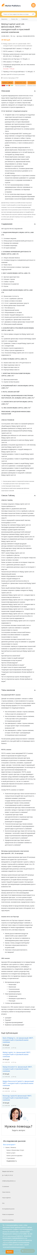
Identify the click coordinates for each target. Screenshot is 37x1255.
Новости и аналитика (8, 1220)
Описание (5, 91)
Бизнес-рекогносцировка (14, 1155)
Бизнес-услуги (11, 1153)
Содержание (6, 224)
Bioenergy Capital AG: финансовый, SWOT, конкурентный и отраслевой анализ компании (17, 1098)
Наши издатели (6, 1197)
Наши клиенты (6, 1192)
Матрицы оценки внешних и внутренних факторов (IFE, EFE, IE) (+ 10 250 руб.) (19, 55)
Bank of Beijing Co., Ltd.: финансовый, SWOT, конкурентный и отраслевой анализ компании (18, 1040)
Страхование (11, 1158)
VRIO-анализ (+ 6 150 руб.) (11, 62)
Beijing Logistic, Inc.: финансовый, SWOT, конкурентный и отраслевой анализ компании (17, 1054)
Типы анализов (8, 690)
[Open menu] (33, 5)
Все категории (9, 1145)
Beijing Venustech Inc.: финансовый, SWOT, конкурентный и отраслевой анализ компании (17, 1069)
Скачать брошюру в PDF (10, 78)
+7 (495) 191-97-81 (8, 1175)
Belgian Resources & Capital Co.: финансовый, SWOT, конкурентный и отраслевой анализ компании (18, 1083)
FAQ (3, 1203)
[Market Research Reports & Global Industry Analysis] (11, 5)
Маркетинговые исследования (5, 19)
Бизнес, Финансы (10, 1147)
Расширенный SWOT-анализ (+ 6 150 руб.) (16, 48)
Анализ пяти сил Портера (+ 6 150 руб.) (15, 59)
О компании (5, 1186)
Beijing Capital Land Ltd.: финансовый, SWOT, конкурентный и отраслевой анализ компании (17, 45)
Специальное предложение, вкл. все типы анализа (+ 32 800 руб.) (19, 66)
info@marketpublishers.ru (9, 1181)
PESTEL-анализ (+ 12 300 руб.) (12, 51)
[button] (4, 1252)
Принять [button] (9, 1251)
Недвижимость (12, 1161)
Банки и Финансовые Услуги (15, 1150)
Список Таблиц (8, 495)
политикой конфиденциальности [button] (14, 1247)
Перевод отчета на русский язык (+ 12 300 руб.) (18, 71)
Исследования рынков (8, 1209)
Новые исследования (8, 1214)
